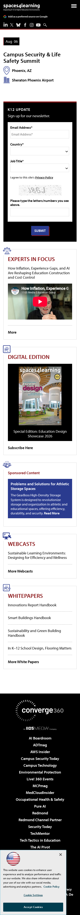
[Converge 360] (40, 710)
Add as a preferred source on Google (28, 16)
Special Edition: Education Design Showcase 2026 (40, 433)
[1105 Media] (40, 728)
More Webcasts (20, 571)
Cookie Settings (33, 895)
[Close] (60, 854)
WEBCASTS (21, 543)
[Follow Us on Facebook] (25, 25)
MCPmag (40, 785)
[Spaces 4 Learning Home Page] (21, 7)
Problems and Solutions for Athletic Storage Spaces (40, 486)
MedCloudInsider (40, 792)
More (12, 332)
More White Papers (23, 661)
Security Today (40, 826)
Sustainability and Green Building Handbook (34, 633)
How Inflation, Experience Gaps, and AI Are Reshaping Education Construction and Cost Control (39, 273)
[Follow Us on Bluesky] (18, 25)
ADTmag (40, 744)
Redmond (40, 813)
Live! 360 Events (40, 779)
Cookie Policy (52, 886)
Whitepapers (25, 595)
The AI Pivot (40, 847)
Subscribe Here (20, 447)
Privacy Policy (44, 177)
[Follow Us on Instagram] (32, 25)
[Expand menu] (74, 7)
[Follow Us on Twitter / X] (11, 25)
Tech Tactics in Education (40, 840)
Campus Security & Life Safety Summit (32, 57)
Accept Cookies (33, 907)
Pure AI (40, 806)
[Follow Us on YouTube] (38, 25)
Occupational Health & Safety (40, 799)
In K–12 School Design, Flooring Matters (39, 648)
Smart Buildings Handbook (29, 617)
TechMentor (40, 833)
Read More (52, 513)
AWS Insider (40, 751)
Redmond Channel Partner (40, 819)
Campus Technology (40, 765)
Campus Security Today (40, 758)
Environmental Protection (40, 772)
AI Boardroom (40, 738)
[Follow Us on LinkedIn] (5, 24)
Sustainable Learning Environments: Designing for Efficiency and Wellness (37, 555)
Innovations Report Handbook (32, 604)
